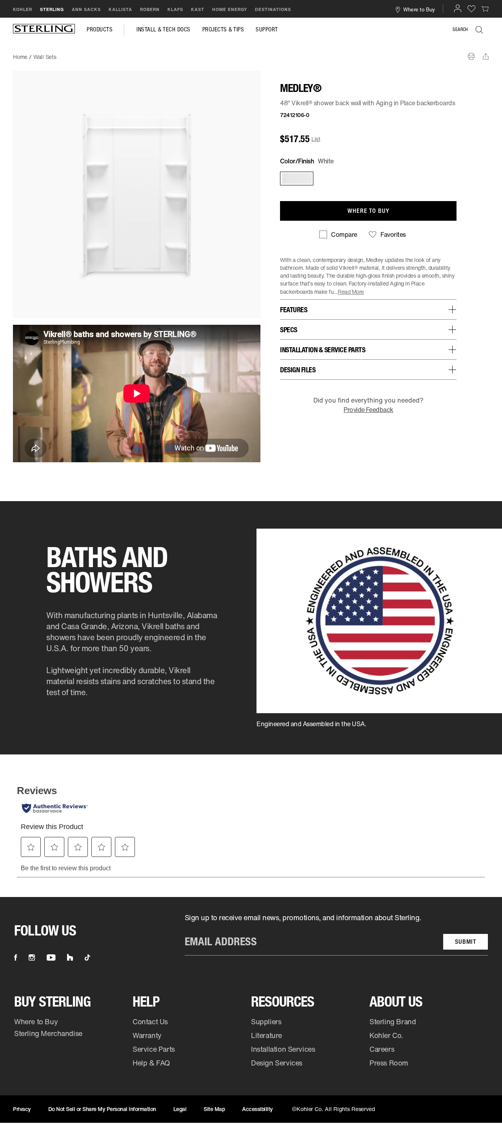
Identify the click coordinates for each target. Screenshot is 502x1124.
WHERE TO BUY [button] (368, 210)
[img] (44, 29)
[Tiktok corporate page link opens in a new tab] (87, 957)
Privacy (22, 1109)
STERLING (52, 9)
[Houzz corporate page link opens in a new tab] (70, 957)
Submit (465, 941)
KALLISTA (120, 9)
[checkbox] (338, 234)
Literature (266, 1035)
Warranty (147, 1035)
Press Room (388, 1063)
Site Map (214, 1109)
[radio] (296, 178)
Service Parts (154, 1049)
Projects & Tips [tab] (223, 29)
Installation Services (283, 1049)
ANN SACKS (86, 9)
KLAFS (175, 9)
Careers (381, 1049)
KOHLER (22, 9)
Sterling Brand (392, 1021)
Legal (180, 1109)
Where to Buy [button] (419, 9)
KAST (197, 9)
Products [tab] (100, 29)
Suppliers (266, 1021)
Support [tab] (267, 29)
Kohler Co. (386, 1035)
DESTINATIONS (273, 9)
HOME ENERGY (229, 9)
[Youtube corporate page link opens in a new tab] (51, 957)
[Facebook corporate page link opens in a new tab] (15, 957)
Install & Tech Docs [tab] (163, 29)
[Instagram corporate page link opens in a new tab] (32, 957)
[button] (458, 8)
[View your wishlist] (471, 8)
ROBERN (150, 9)
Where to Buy (36, 1021)
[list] (336, 934)
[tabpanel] (251, 53)
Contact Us (150, 1021)
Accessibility (257, 1109)
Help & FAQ (151, 1063)
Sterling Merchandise (48, 1033)
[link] (485, 8)
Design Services (276, 1063)
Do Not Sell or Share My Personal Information (102, 1109)
